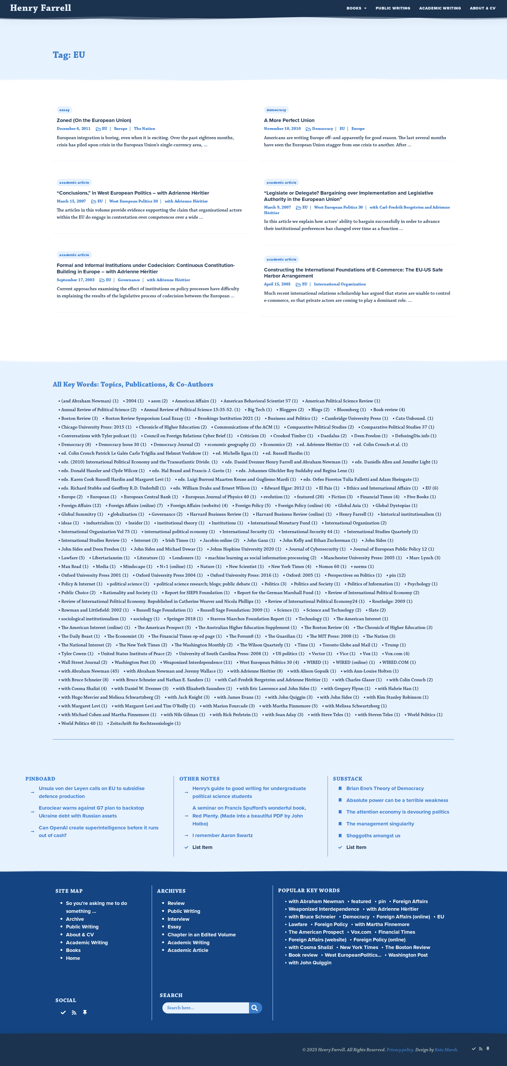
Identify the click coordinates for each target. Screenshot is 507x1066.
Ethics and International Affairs (382, 488)
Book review (389, 409)
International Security (248, 531)
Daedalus (334, 436)
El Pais (329, 488)
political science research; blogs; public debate (207, 584)
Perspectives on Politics (355, 575)
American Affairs (196, 401)
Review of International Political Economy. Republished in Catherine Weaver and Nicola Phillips (161, 601)
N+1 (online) (176, 566)
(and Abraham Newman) (90, 401)
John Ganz (261, 540)
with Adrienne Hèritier (256, 671)
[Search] (255, 1007)
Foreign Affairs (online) (136, 505)
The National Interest (86, 645)
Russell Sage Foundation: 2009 (235, 610)
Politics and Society (317, 584)
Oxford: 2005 (303, 575)
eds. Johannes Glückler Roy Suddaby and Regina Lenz (296, 470)
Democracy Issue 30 (122, 444)
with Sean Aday (284, 714)
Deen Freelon (371, 436)
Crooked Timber (293, 436)
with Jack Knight (189, 697)
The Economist (125, 636)
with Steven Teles (379, 714)
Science (288, 610)
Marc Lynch (425, 558)
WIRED (318, 662)
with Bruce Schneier (85, 680)
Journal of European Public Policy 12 (393, 549)
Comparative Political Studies (320, 427)
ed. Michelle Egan (237, 453)
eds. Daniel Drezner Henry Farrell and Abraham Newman (286, 462)
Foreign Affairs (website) (199, 505)
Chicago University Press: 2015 (96, 427)
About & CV (483, 8)
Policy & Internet (82, 584)
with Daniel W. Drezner (141, 688)
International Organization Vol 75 (99, 531)
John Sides (379, 540)
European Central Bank (151, 497)
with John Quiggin (290, 697)
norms (364, 566)
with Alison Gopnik (313, 671)
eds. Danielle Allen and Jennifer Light (396, 462)
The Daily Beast (80, 636)
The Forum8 (245, 636)
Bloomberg (351, 409)
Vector (322, 653)
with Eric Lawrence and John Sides (278, 688)
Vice (348, 653)
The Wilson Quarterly (265, 645)
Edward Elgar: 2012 (288, 488)
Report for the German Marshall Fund (279, 592)
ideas (70, 523)
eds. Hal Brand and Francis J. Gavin (192, 470)
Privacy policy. (401, 1050)
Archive (75, 919)
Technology (314, 619)
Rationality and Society (130, 592)
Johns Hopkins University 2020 (245, 549)
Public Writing (393, 8)
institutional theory (181, 523)
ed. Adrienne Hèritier (324, 444)
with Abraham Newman (90, 671)
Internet (146, 540)
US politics (290, 653)
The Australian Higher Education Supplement (247, 627)
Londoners (186, 558)
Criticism (253, 436)
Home (73, 958)
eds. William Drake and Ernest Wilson (215, 488)
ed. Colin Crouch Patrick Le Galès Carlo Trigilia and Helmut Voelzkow (135, 453)
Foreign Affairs (81, 505)
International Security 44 (310, 531)
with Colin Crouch (411, 680)
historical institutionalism (411, 514)
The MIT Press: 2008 (334, 636)
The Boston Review (326, 627)
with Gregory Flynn (347, 688)
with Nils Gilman (184, 714)
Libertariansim (111, 558)
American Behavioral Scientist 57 (261, 401)
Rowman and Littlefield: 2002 (95, 610)
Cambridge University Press (356, 418)
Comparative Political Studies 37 (398, 427)
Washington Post (135, 662)
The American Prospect (164, 627)
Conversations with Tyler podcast (99, 436)
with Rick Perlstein (235, 714)
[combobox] (205, 1007)
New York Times (291, 566)
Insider (139, 523)
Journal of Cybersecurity (317, 549)
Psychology (422, 584)
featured (310, 497)
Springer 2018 (185, 619)
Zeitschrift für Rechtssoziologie (145, 723)
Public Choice (78, 592)
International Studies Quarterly (382, 531)
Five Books (421, 497)
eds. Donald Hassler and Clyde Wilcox (103, 470)
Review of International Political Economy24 (316, 601)
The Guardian (285, 636)
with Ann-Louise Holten (371, 671)
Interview (178, 919)
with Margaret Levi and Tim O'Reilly (155, 706)
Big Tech (260, 409)
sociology (146, 619)
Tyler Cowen (77, 653)
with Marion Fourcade (229, 706)
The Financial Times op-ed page (186, 636)
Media (106, 566)
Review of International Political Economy (374, 592)
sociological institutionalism (93, 619)
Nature (211, 566)
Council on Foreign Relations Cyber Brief (188, 436)
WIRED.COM (399, 662)
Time (306, 645)
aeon (159, 401)
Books (354, 8)
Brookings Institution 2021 (229, 418)
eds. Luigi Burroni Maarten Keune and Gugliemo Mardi (237, 479)
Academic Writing (440, 8)
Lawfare (73, 558)
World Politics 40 (82, 723)
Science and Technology (334, 610)
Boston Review (79, 418)
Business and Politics (293, 418)
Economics (277, 444)
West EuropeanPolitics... (353, 955)
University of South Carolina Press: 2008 (224, 653)
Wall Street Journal (84, 662)
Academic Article (188, 950)
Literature (151, 558)
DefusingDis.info (416, 436)
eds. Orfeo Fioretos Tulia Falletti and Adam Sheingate (361, 479)
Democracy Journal (177, 444)
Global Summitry (82, 514)
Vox (370, 653)
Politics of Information (374, 584)
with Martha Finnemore (290, 706)
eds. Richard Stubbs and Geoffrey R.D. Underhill (113, 488)
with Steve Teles (331, 714)
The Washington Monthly (204, 645)
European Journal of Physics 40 (220, 497)
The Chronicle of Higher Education (394, 627)
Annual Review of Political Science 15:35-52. (192, 409)
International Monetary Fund (284, 523)
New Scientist (246, 566)
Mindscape (138, 566)
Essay (174, 927)
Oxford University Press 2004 (169, 575)
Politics (276, 584)
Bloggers (291, 409)
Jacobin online (221, 540)
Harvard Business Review (219, 514)
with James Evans (239, 697)
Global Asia (353, 505)
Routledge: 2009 (392, 601)
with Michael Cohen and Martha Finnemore (109, 714)
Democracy (76, 444)
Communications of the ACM (247, 427)
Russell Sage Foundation (164, 610)
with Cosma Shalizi (84, 688)
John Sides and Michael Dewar (168, 549)
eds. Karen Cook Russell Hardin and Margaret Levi (116, 479)
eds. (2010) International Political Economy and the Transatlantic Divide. (139, 462)
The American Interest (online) (95, 627)
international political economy (179, 531)
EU (432, 488)
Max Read (75, 566)
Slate (377, 610)
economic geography (232, 444)
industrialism (103, 523)
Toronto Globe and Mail (350, 645)
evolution (277, 497)
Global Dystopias (396, 505)
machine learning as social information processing (262, 558)
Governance (167, 514)
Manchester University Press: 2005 (363, 558)
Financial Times (380, 497)
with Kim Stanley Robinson (398, 697)
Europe (72, 497)
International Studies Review (94, 540)
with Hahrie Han (398, 688)
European (103, 497)
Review (176, 903)
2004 (135, 401)
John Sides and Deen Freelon (93, 549)
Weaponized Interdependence (197, 662)
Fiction (342, 497)
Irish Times (180, 540)
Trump (395, 645)
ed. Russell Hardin (288, 453)
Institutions (227, 523)
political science (129, 584)
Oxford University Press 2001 (95, 575)
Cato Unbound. (415, 418)
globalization (127, 514)
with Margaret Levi (84, 706)
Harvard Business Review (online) (294, 514)
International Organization (356, 523)
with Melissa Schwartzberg (356, 706)
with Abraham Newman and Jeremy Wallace (174, 671)
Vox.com (397, 653)
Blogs (320, 409)
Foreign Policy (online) (304, 505)
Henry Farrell (40, 8)
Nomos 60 (333, 566)
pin (397, 575)
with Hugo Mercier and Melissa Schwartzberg (111, 697)
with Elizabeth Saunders (204, 688)
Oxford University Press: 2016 (244, 575)
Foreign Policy (253, 505)
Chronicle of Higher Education (173, 427)
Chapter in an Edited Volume (202, 934)
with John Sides (339, 697)
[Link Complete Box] (150, 131)
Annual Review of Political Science (99, 409)
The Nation (381, 636)
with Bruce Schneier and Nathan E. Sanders (163, 680)
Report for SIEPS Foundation (197, 592)
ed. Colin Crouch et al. (382, 444)
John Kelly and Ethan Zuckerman (320, 540)
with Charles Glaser (358, 680)
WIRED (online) (355, 662)
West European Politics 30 (269, 662)
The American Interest (362, 619)
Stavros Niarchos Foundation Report (251, 619)
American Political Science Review (343, 401)
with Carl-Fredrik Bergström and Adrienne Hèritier (273, 680)
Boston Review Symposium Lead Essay (148, 418)
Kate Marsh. (446, 1050)
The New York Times (143, 645)
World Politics (425, 714)
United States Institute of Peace (136, 653)
